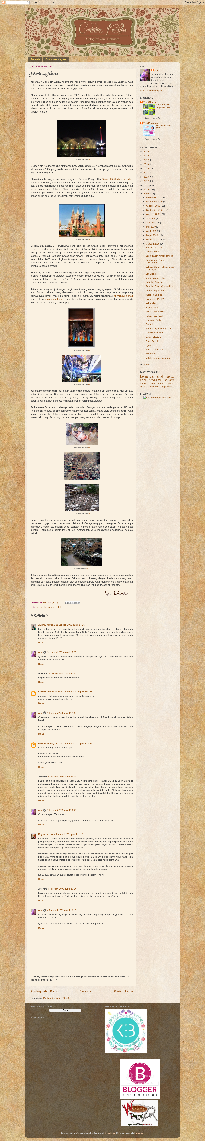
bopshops (110, 1133)
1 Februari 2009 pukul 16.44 (62, 777)
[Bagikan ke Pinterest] (78, 602)
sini (89, 159)
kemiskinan (157, 386)
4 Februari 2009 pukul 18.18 (61, 910)
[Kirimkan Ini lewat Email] (66, 602)
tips (164, 387)
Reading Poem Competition (159, 286)
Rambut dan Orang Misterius (155, 261)
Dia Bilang (151, 274)
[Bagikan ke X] (72, 602)
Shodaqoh (151, 354)
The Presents (151, 123)
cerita (40, 607)
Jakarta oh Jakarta (155, 247)
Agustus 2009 (153, 214)
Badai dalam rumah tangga (159, 256)
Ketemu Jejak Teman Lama (159, 328)
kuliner (169, 387)
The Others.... (151, 102)
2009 (146, 194)
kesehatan (145, 386)
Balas (41, 642)
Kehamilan (151, 303)
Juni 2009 (151, 223)
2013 (146, 177)
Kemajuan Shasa (154, 349)
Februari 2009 (153, 239)
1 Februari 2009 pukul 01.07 (77, 691)
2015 (146, 168)
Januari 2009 (153, 244)
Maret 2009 (152, 235)
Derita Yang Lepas (155, 290)
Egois (148, 345)
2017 (146, 160)
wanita (171, 383)
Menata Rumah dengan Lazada (163, 106)
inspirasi (170, 376)
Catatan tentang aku (55, 59)
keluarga (170, 379)
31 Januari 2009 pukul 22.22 (62, 673)
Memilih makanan (155, 333)
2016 (146, 164)
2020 (146, 151)
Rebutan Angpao (154, 282)
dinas (143, 383)
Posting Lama (123, 991)
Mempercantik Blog (155, 278)
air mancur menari (123, 296)
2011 (146, 185)
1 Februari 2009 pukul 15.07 (77, 743)
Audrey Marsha (46, 625)
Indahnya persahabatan (158, 358)
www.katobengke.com (50, 691)
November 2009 (154, 202)
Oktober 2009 (153, 206)
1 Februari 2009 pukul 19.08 (61, 810)
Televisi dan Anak (154, 316)
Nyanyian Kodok (154, 320)
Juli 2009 (151, 218)
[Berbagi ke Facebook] (75, 602)
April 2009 (151, 231)
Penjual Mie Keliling (155, 311)
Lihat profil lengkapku (151, 90)
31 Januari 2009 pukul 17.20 (61, 652)
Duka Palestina (153, 337)
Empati (149, 324)
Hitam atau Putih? (155, 299)
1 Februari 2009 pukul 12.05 (61, 713)
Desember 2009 (154, 197)
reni (40, 652)
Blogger (140, 1133)
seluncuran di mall (53, 299)
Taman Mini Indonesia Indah (117, 179)
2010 (146, 189)
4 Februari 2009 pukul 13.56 (62, 889)
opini (58, 607)
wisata (161, 383)
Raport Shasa (153, 307)
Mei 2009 (151, 227)
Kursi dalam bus (154, 295)
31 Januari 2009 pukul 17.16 (70, 625)
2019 (146, 156)
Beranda (35, 59)
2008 (146, 364)
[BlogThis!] (69, 602)
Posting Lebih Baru (43, 991)
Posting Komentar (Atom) (56, 998)
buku (152, 383)
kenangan (49, 607)
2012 (146, 181)
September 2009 (155, 210)
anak (160, 376)
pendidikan (155, 379)
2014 (146, 173)
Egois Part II (152, 341)
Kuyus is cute (45, 834)
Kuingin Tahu (152, 251)
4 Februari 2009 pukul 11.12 (68, 834)
